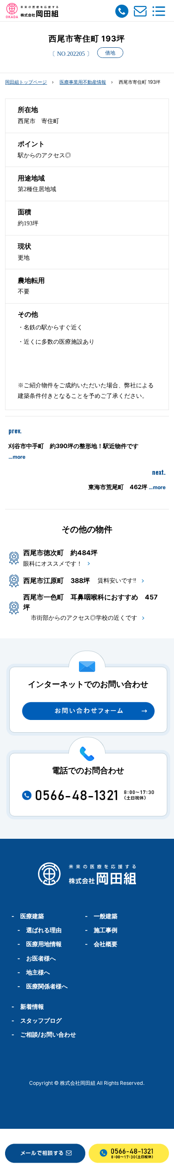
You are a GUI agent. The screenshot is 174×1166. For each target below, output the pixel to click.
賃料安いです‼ (117, 580)
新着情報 (32, 1006)
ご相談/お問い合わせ (48, 1034)
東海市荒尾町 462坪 (127, 486)
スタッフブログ (41, 1020)
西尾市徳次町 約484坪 (60, 553)
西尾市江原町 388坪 (56, 581)
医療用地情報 (44, 943)
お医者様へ (41, 958)
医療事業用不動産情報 (83, 82)
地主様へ (38, 972)
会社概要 (105, 943)
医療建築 (32, 916)
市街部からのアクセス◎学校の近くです (84, 617)
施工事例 (105, 929)
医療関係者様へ (47, 986)
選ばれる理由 (44, 929)
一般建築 (105, 916)
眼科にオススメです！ (52, 563)
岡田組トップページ (26, 82)
